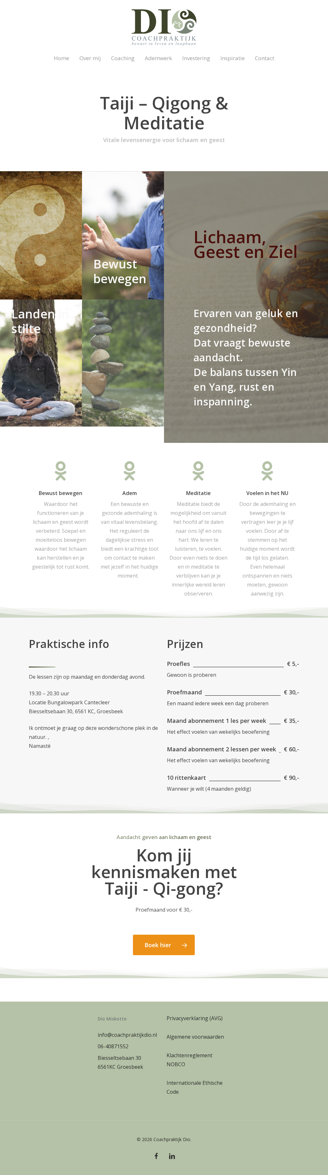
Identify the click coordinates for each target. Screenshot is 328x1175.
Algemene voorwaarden (195, 1036)
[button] (164, 945)
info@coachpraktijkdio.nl (127, 1034)
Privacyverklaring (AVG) (195, 1018)
